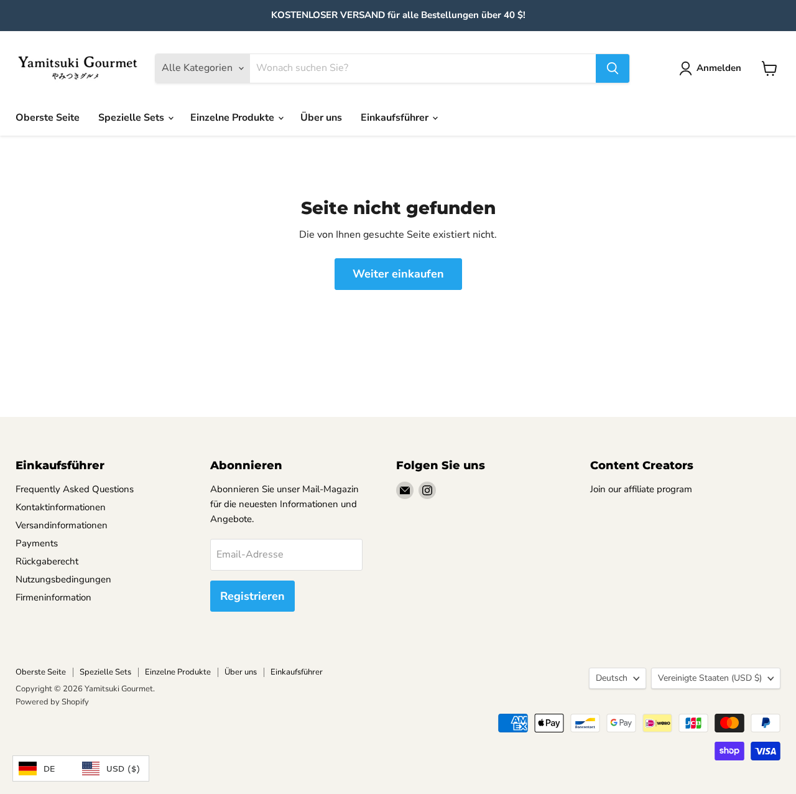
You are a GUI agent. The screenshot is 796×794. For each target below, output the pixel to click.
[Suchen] (612, 68)
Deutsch (611, 678)
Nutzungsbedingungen (63, 579)
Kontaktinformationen (61, 507)
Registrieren (252, 596)
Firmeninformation (53, 597)
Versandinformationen (62, 525)
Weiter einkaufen (398, 273)
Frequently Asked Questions (75, 489)
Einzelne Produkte (233, 117)
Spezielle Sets (132, 117)
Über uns (321, 117)
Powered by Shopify (52, 702)
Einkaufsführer (396, 117)
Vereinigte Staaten (710, 678)
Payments (37, 543)
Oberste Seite (48, 117)
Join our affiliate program (641, 489)
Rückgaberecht (47, 561)
